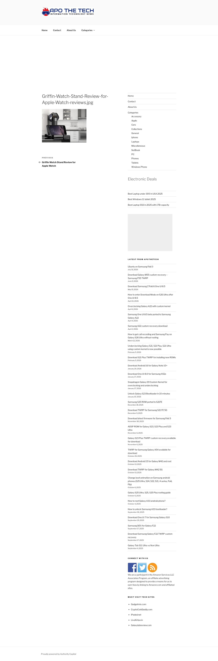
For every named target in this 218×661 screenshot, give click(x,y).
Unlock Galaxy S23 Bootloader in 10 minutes (149, 393)
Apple (134, 120)
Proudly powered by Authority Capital (58, 654)
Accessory (136, 116)
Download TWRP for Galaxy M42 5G (145, 469)
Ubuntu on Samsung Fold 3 (140, 266)
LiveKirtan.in (137, 620)
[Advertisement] (109, 57)
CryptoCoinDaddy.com (141, 609)
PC (132, 154)
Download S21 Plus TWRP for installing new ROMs (152, 357)
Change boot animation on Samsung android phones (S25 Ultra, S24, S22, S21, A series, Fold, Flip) (150, 481)
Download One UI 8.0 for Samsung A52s (147, 374)
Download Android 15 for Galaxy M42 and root (149, 461)
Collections (136, 129)
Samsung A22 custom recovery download (147, 326)
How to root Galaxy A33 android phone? (146, 501)
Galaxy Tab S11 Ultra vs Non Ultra (143, 545)
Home (44, 30)
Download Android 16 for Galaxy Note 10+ (147, 365)
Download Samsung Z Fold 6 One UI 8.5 (146, 286)
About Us (71, 30)
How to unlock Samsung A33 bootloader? (147, 509)
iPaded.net (136, 614)
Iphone (134, 137)
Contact (57, 30)
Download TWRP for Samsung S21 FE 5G (147, 410)
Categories (86, 30)
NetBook (135, 150)
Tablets (134, 162)
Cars (133, 124)
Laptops (135, 141)
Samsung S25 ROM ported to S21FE (145, 402)
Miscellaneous (138, 146)
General (135, 133)
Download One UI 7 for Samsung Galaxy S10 (149, 517)
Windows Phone (139, 167)
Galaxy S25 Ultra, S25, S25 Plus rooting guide (149, 492)
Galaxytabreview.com (141, 625)
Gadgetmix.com (138, 604)
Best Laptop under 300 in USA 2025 (145, 193)
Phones (135, 158)
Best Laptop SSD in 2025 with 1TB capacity (148, 205)
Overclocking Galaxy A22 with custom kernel (149, 306)
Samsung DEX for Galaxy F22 (142, 525)
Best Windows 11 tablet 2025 (142, 199)
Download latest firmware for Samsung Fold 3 (149, 418)
